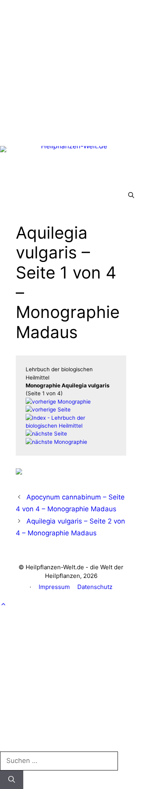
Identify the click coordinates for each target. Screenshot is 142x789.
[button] (131, 195)
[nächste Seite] (46, 433)
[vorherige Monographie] (58, 401)
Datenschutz (94, 587)
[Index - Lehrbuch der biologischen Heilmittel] (71, 426)
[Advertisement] (71, 71)
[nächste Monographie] (56, 442)
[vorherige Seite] (48, 409)
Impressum (54, 587)
